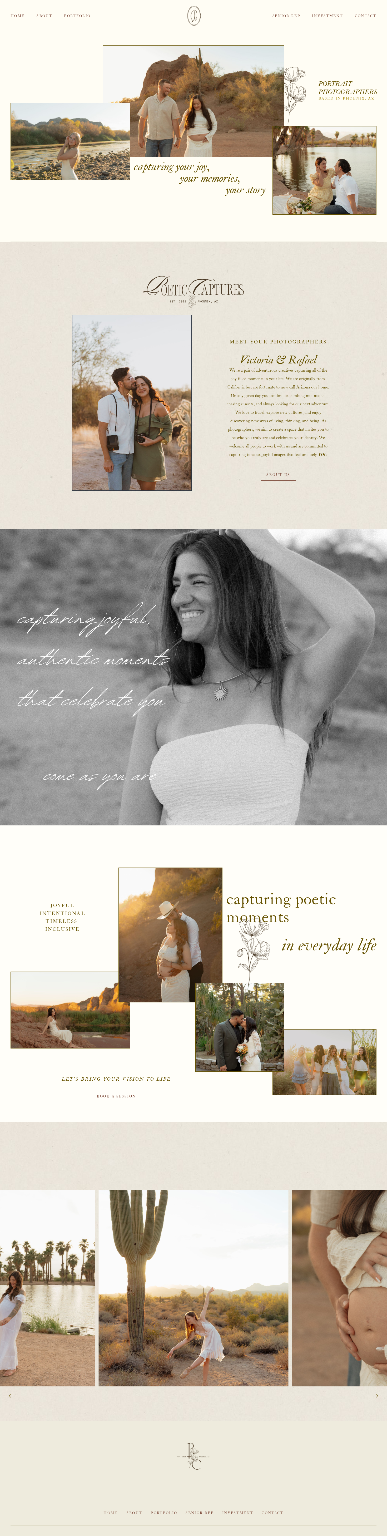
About (44, 16)
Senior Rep (286, 16)
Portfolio (77, 16)
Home (17, 16)
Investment (327, 16)
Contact (365, 16)
